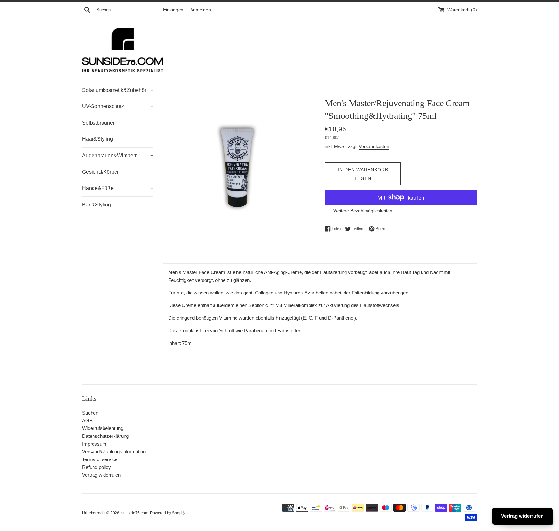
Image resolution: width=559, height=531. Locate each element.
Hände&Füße (117, 188)
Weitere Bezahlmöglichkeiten (362, 210)
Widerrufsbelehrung (102, 428)
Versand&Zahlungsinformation (114, 451)
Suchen (90, 412)
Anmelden (200, 9)
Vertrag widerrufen (101, 475)
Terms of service (99, 459)
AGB (87, 420)
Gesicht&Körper (117, 172)
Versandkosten (374, 146)
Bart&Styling (117, 204)
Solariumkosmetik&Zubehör (117, 90)
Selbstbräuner (98, 123)
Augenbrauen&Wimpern (117, 155)
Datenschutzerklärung (105, 436)
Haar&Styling (117, 139)
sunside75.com (134, 513)
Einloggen (173, 9)
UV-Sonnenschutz (117, 106)
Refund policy (96, 467)
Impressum (94, 444)
